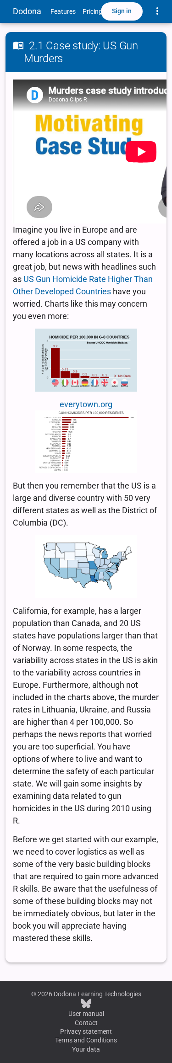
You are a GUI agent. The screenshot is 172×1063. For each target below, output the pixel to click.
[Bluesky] (86, 1003)
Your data (86, 1049)
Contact (86, 1022)
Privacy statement (86, 1031)
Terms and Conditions (86, 1040)
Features (63, 11)
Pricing (92, 11)
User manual (86, 1013)
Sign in (122, 11)
